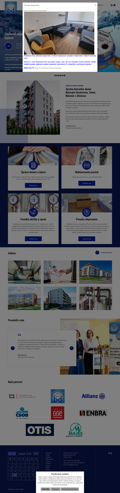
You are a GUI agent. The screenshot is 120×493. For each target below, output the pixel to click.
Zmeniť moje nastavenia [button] (69, 489)
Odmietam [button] (55, 489)
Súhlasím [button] (45, 489)
